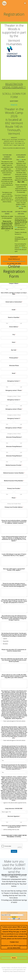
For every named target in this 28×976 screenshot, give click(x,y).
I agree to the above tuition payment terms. (14, 803)
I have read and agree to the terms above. (14, 721)
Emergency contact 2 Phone (14, 409)
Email (4, 148)
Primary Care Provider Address (14, 507)
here (20, 159)
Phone (14, 498)
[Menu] (25, 3)
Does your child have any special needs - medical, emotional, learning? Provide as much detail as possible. (14, 660)
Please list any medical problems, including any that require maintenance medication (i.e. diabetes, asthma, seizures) (14, 522)
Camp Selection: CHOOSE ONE (14, 808)
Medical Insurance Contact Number (14, 473)
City (14, 334)
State (14, 342)
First (7, 289)
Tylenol (5, 638)
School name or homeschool (14, 302)
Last (21, 289)
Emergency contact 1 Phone (14, 390)
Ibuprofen (5, 641)
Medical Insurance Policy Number (14, 480)
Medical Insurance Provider (14, 465)
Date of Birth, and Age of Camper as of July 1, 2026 (14, 293)
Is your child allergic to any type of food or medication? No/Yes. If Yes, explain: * (14, 554)
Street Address (14, 326)
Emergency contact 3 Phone (14, 427)
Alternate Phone (14, 365)
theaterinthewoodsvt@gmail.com (14, 261)
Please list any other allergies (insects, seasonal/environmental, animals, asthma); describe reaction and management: (14, 585)
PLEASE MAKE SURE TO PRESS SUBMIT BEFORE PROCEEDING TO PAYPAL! (14, 836)
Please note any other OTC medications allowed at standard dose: (14, 650)
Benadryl (5, 644)
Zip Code (14, 350)
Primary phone (14, 357)
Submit (14, 851)
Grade (14, 309)
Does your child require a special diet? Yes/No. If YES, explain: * (14, 569)
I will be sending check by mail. (11, 829)
